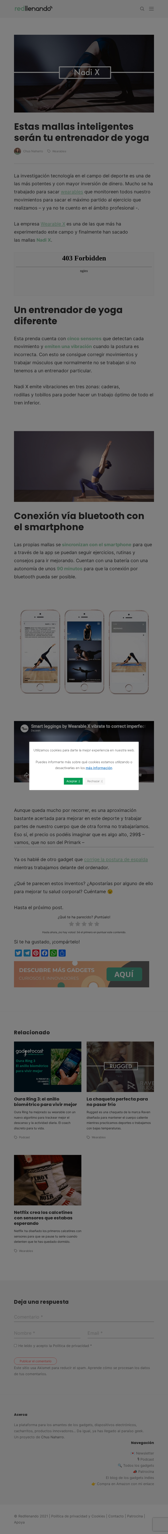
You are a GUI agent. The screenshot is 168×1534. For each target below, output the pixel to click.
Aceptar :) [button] (73, 781)
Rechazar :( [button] (95, 781)
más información (99, 768)
